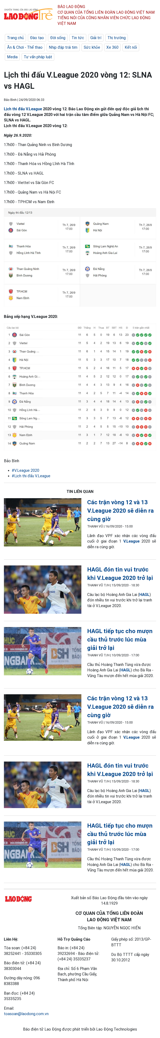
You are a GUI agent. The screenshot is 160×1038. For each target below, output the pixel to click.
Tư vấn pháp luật (38, 57)
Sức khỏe (92, 47)
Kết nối (131, 47)
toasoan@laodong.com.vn (26, 1013)
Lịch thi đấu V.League (23, 109)
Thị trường (117, 37)
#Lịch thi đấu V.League (31, 476)
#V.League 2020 (25, 470)
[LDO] (42, 523)
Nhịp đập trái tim (63, 47)
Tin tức (78, 37)
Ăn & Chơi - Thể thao (25, 47)
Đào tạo (37, 37)
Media (12, 57)
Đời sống (57, 37)
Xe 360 (112, 47)
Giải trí (95, 37)
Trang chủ (15, 37)
